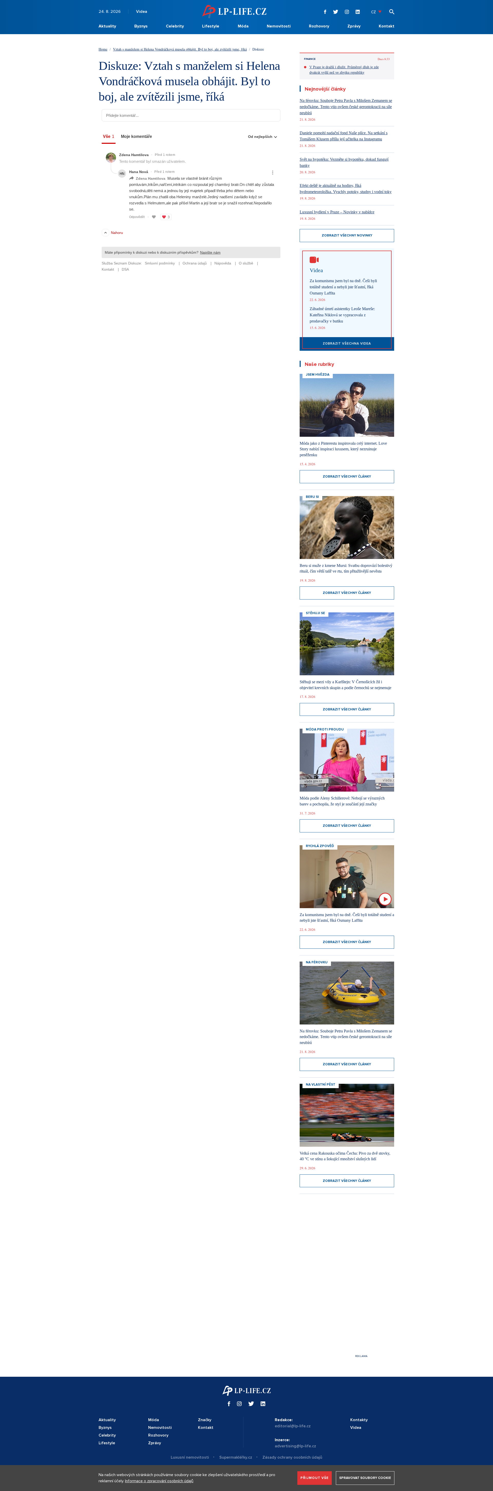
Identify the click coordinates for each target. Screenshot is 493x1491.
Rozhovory (319, 26)
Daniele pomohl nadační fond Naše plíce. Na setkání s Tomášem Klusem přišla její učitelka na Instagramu (343, 136)
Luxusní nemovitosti (190, 1457)
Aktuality (107, 26)
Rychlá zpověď (320, 846)
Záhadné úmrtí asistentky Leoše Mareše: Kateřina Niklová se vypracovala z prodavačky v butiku (342, 315)
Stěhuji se (315, 613)
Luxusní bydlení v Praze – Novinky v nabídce (337, 212)
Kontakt (386, 26)
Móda (243, 26)
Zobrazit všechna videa (347, 343)
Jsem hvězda (317, 375)
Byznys (141, 26)
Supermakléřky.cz (235, 1457)
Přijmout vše (314, 1478)
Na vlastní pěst (320, 1084)
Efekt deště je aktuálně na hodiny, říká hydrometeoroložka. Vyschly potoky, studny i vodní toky (346, 188)
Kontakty (359, 1419)
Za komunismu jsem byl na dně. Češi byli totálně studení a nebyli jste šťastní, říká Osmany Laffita (343, 287)
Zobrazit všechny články (347, 476)
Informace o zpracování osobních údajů (159, 1481)
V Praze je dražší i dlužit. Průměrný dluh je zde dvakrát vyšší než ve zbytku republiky (344, 69)
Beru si (312, 497)
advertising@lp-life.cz (295, 1446)
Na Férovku (317, 962)
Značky (204, 1419)
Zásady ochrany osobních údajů (292, 1457)
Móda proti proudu (325, 729)
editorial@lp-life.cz (293, 1426)
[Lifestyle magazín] (234, 11)
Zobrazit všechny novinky (347, 235)
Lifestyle (210, 26)
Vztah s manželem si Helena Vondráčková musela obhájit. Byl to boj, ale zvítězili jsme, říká (180, 49)
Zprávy (354, 26)
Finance (310, 59)
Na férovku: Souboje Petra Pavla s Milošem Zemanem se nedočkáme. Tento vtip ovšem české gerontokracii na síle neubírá (346, 106)
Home (103, 49)
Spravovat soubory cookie (365, 1478)
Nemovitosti (279, 26)
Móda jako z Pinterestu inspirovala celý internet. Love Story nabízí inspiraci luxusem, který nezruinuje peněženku (343, 449)
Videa (141, 11)
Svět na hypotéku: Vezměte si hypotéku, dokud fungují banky (344, 162)
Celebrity (175, 26)
